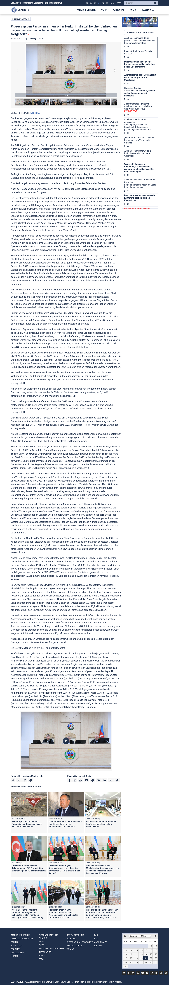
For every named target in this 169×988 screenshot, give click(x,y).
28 (146, 962)
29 (151, 962)
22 (151, 958)
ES (107, 3)
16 (156, 954)
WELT (41, 945)
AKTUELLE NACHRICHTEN (140, 32)
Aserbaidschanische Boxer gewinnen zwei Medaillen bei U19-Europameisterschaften (140, 40)
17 (126, 958)
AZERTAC (35, 112)
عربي (112, 3)
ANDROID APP (100, 942)
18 (131, 958)
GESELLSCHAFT (149, 10)
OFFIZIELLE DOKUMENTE (22, 939)
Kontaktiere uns (75, 935)
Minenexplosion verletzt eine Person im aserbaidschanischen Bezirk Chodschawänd (27, 824)
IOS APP (98, 946)
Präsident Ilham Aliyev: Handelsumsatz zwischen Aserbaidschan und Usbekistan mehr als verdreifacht (63, 914)
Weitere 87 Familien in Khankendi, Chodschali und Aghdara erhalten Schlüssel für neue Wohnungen (139, 168)
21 (146, 958)
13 (141, 954)
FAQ (96, 935)
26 (137, 962)
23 (156, 958)
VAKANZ (70, 949)
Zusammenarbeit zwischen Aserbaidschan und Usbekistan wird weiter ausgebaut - (138, 108)
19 (137, 958)
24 (126, 962)
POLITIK (104, 10)
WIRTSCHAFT (119, 10)
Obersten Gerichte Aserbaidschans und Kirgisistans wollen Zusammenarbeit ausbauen (65, 824)
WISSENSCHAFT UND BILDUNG (48, 936)
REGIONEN (15, 949)
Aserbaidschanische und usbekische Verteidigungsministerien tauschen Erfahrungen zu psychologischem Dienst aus (137, 124)
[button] (66, 70)
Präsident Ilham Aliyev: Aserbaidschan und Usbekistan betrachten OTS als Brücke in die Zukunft (64, 869)
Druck (31, 39)
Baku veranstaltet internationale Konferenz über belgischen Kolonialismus (101, 824)
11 (131, 954)
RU (91, 3)
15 (151, 954)
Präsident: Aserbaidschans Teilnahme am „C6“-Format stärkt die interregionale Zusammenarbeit (29, 868)
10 (126, 954)
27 (141, 962)
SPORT (42, 941)
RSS (96, 939)
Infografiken (45, 952)
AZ (87, 3)
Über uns (71, 939)
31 (126, 966)
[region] (141, 123)
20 (141, 958)
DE (99, 3)
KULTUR (133, 10)
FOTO (41, 959)
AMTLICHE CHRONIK (86, 10)
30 (156, 962)
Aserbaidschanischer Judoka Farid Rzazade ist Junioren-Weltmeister (137, 153)
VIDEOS (42, 955)
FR (103, 3)
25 (131, 962)
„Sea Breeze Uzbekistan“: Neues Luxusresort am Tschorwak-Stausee (139, 140)
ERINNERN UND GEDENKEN (51, 948)
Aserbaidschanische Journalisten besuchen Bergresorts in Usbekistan (140, 77)
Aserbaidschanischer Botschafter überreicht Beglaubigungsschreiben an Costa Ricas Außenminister (140, 183)
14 (146, 954)
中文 (119, 3)
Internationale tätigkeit (80, 942)
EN (95, 3)
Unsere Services (75, 946)
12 (137, 954)
